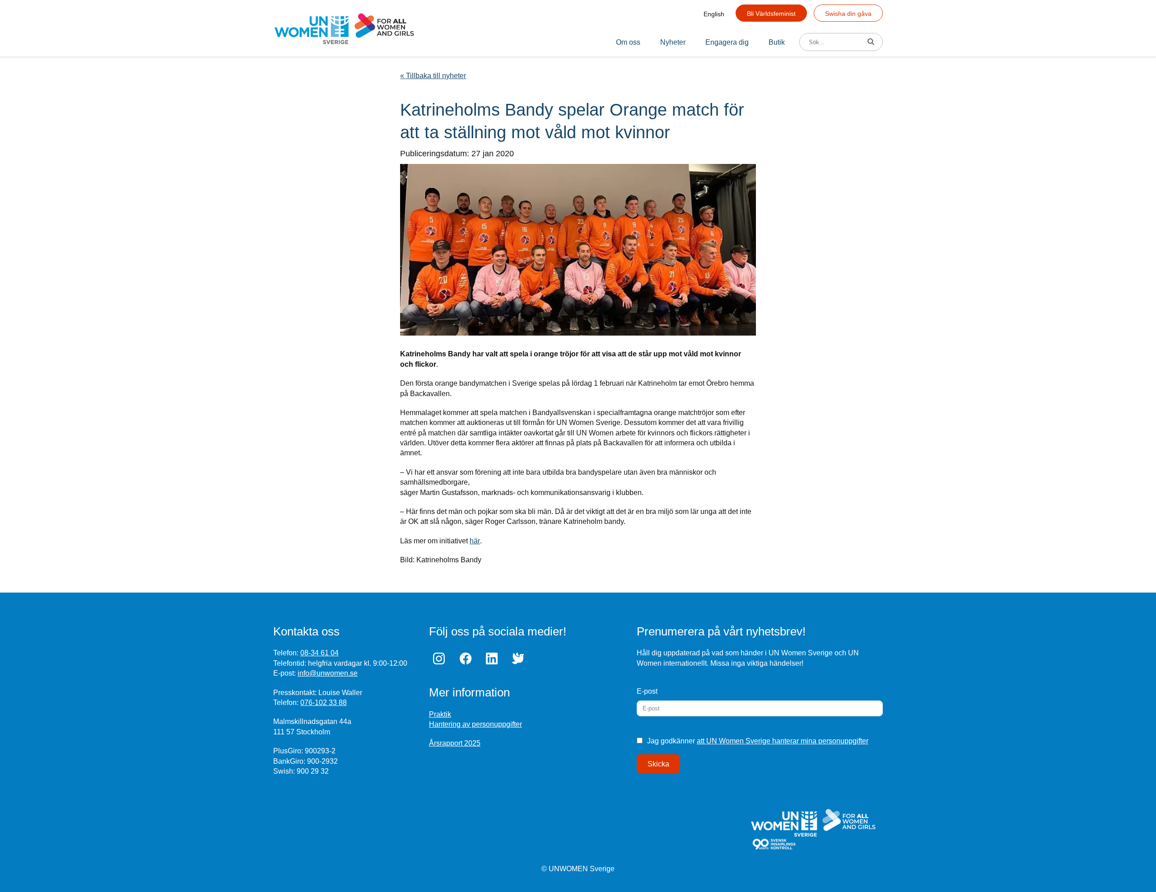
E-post (647, 691)
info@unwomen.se (328, 673)
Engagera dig (727, 42)
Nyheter (672, 42)
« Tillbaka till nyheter (433, 75)
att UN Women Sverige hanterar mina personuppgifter (782, 741)
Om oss (628, 42)
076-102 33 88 (323, 702)
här (475, 541)
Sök (874, 42)
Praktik (440, 714)
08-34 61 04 (319, 653)
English (714, 14)
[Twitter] (520, 658)
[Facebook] (467, 658)
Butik (777, 42)
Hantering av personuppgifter (475, 724)
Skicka (658, 764)
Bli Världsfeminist (771, 13)
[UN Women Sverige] (344, 28)
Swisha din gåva (848, 13)
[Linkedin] (494, 658)
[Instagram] (441, 658)
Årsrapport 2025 (454, 743)
